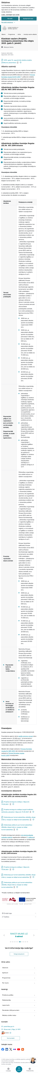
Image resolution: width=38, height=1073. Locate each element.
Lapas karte (6, 1005)
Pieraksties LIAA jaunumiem (10, 1010)
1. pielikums (30, 837)
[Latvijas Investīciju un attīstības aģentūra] (18, 30)
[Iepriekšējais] (4, 935)
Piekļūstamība (6, 1000)
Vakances (5, 968)
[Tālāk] (34, 935)
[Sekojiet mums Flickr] (14, 1049)
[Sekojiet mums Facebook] (2, 1049)
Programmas (6, 978)
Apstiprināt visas (28, 18)
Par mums (5, 983)
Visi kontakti (10, 1038)
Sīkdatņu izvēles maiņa (9, 1015)
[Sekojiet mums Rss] (22, 1049)
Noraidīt (9, 18)
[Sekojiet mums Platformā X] (10, 1049)
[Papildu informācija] (20, 62)
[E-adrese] (5, 1032)
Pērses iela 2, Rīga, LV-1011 (12, 1029)
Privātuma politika (7, 995)
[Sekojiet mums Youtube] (18, 1049)
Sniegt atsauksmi (19, 954)
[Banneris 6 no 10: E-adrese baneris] (19, 935)
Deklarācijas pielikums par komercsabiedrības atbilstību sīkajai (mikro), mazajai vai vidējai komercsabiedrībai (16, 827)
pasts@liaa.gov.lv (9, 1026)
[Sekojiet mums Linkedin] (6, 1049)
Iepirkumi (5, 973)
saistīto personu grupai (25, 736)
